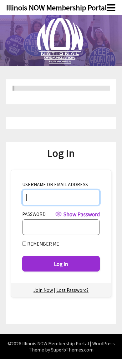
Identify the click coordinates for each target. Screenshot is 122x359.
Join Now (43, 290)
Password (34, 214)
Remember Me (42, 244)
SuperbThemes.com (72, 350)
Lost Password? (72, 290)
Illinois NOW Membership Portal (56, 7)
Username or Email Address (55, 184)
